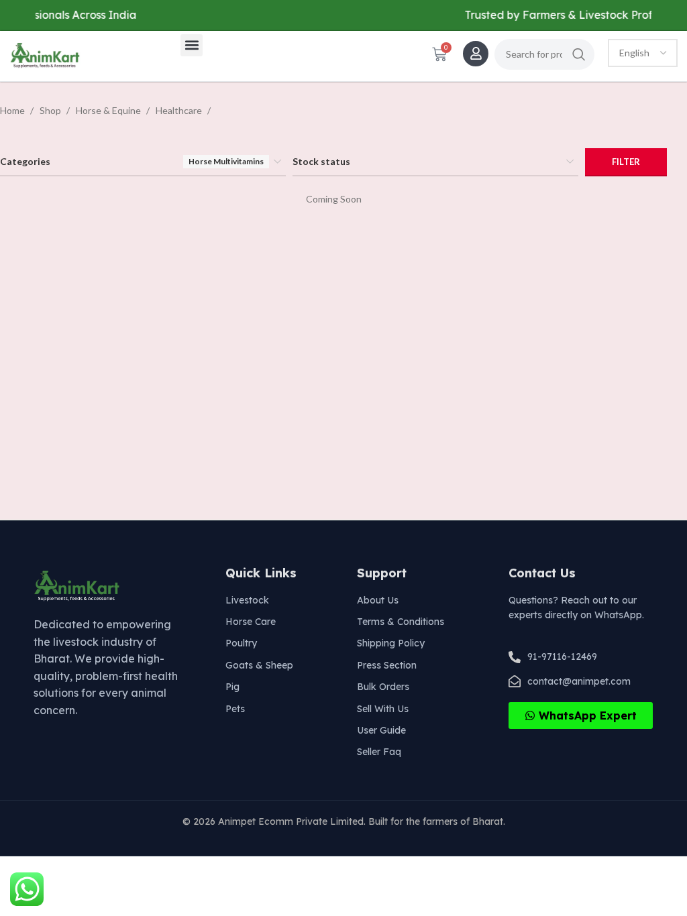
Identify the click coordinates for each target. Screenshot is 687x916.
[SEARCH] (579, 54)
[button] (191, 45)
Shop (51, 110)
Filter (626, 161)
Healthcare (180, 110)
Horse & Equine (109, 110)
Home (13, 110)
